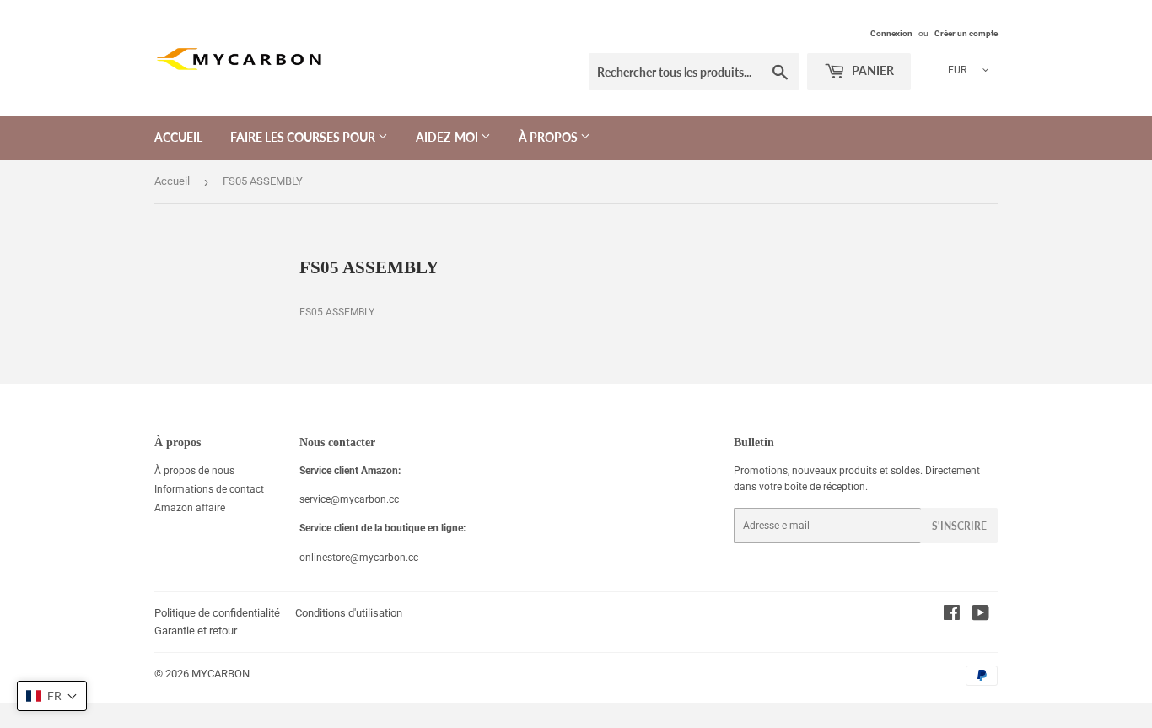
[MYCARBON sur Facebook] (952, 616)
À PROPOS (549, 137)
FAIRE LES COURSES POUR (304, 137)
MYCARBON (220, 673)
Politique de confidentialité (217, 613)
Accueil (172, 181)
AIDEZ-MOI (448, 137)
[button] (52, 696)
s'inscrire (959, 526)
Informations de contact (209, 489)
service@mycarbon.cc (349, 499)
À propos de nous (194, 471)
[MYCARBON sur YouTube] (980, 616)
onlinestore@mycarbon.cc (358, 558)
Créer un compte (966, 33)
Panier (871, 70)
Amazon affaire (189, 508)
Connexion (891, 33)
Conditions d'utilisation (348, 613)
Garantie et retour (195, 630)
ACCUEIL (178, 137)
